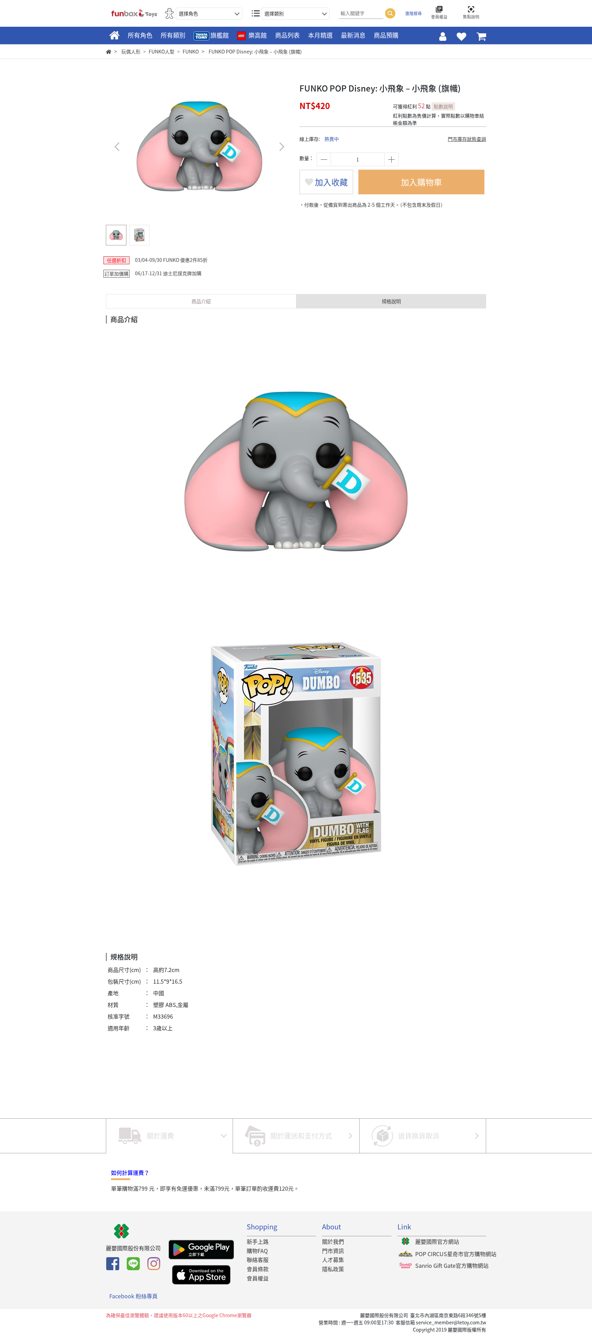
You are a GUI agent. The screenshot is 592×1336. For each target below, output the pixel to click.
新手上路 (258, 1241)
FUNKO (191, 51)
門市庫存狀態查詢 (467, 138)
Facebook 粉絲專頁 (133, 1296)
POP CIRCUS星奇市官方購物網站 (455, 1254)
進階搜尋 (413, 13)
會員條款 (258, 1269)
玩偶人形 (130, 51)
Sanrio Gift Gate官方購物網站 (452, 1265)
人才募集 (333, 1259)
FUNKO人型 (161, 51)
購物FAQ (257, 1251)
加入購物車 (421, 182)
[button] (281, 146)
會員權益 (258, 1278)
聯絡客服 (258, 1259)
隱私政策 (333, 1269)
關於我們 (333, 1241)
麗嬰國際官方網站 (437, 1241)
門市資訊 (333, 1251)
